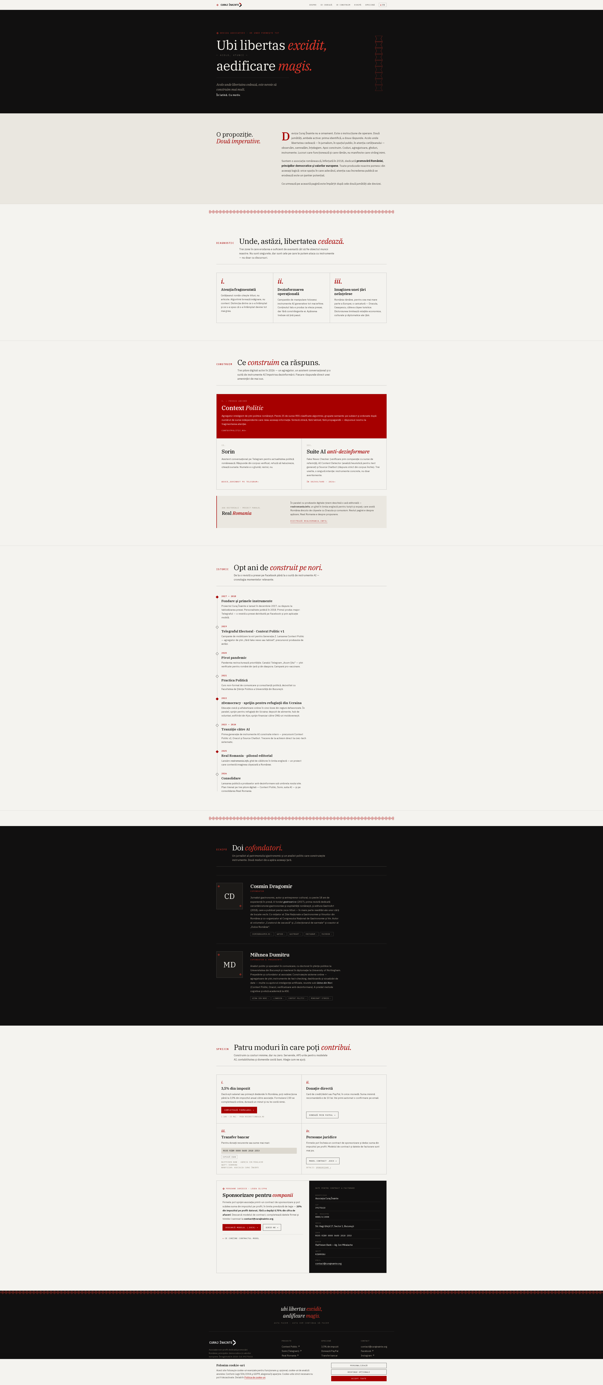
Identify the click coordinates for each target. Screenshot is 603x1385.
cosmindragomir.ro (261, 934)
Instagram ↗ (368, 1355)
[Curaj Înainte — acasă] (229, 5)
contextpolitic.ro (233, 430)
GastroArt (294, 934)
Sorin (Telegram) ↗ (292, 1351)
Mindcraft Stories (320, 998)
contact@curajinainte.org (328, 1263)
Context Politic (296, 998)
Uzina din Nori (259, 998)
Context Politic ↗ (291, 1346)
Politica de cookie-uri (254, 1377)
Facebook (326, 934)
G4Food (280, 934)
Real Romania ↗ (290, 1355)
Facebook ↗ (367, 1351)
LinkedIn (277, 998)
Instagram (310, 934)
